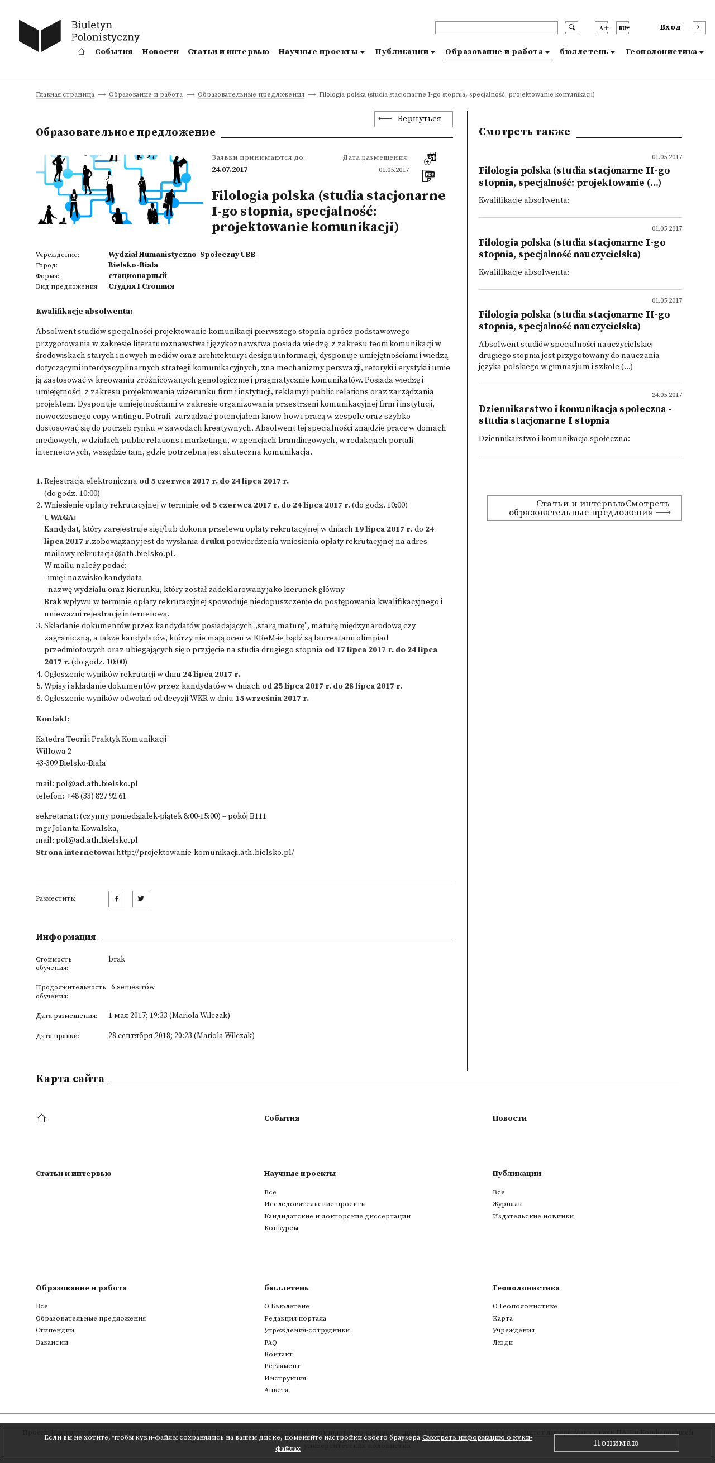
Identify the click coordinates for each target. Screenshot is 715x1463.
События (114, 52)
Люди (503, 1342)
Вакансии (52, 1342)
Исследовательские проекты (315, 1203)
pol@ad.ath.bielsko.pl (97, 784)
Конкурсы (281, 1227)
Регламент (282, 1365)
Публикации (401, 52)
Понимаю (617, 1442)
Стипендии (55, 1330)
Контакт (278, 1354)
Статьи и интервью (228, 52)
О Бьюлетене (286, 1306)
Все (270, 1192)
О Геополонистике (525, 1306)
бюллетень (584, 52)
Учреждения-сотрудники (307, 1330)
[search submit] (571, 27)
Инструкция (285, 1378)
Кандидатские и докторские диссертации (337, 1216)
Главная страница (65, 95)
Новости (160, 52)
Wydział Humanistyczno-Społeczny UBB (182, 255)
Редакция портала (295, 1318)
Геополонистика (662, 52)
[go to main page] (82, 37)
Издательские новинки (533, 1216)
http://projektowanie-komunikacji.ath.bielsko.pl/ (205, 853)
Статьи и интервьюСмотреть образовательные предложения (589, 508)
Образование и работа (494, 52)
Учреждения (514, 1330)
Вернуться (420, 119)
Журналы (508, 1203)
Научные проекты (318, 52)
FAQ (270, 1342)
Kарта (503, 1318)
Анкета (276, 1389)
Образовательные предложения (251, 95)
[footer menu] (43, 1119)
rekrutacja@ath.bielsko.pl (125, 554)
